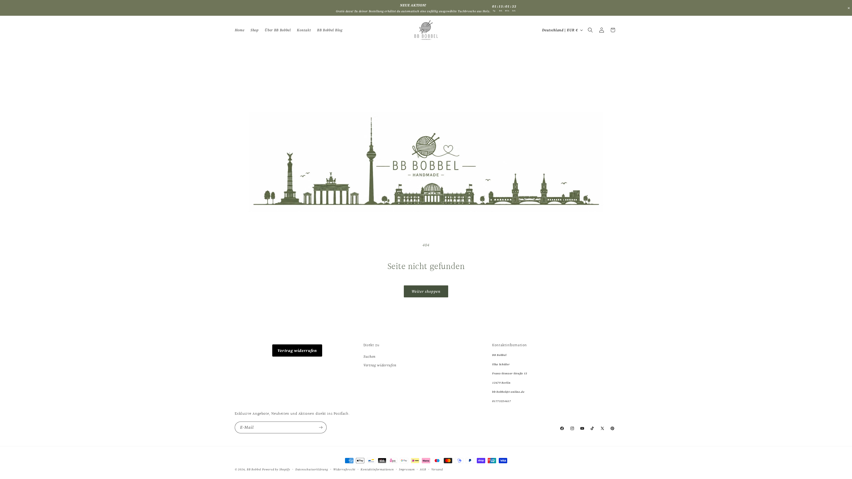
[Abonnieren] (320, 428)
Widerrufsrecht (344, 469)
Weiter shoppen (426, 291)
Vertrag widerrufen (297, 350)
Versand (437, 469)
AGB (423, 469)
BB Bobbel (254, 469)
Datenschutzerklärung (311, 469)
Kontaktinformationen (377, 469)
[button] (590, 30)
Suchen (369, 356)
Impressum (407, 469)
